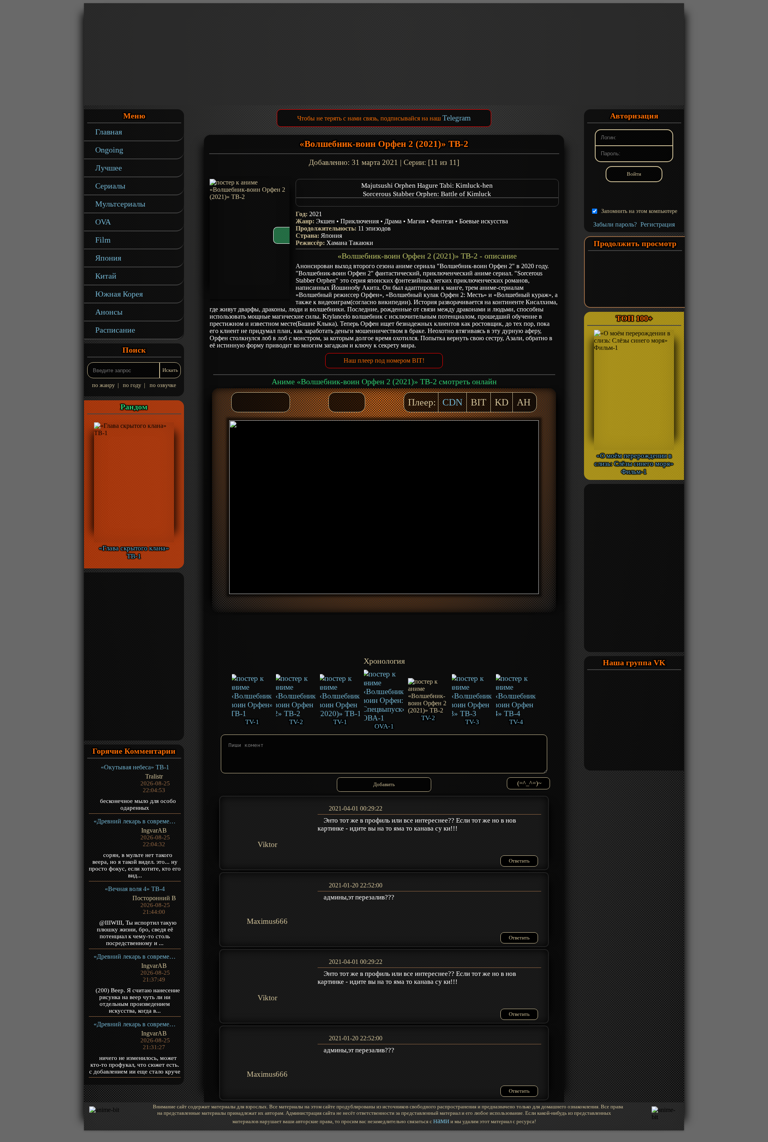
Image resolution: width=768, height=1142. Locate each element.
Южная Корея (119, 293)
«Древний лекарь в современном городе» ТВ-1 (135, 821)
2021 (315, 214)
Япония (108, 257)
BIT (478, 402)
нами (441, 1120)
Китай (105, 275)
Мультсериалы (120, 203)
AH (523, 402)
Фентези (442, 221)
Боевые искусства (483, 221)
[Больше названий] (427, 202)
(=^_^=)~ (529, 783)
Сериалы (110, 185)
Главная (108, 131)
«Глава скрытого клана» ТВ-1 (134, 552)
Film (103, 239)
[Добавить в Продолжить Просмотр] (339, 402)
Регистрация (657, 224)
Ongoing (109, 149)
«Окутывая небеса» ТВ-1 (135, 767)
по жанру (103, 385)
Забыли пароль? (615, 224)
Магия (416, 221)
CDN (452, 402)
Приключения (359, 221)
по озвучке (163, 385)
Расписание (115, 329)
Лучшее (108, 167)
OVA (103, 221)
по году (132, 385)
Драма (393, 221)
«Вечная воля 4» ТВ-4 (135, 888)
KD (501, 402)
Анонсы (108, 311)
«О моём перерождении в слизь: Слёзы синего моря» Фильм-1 (634, 464)
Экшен (325, 221)
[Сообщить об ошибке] (355, 402)
